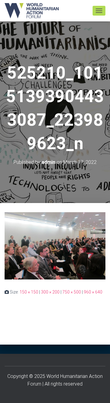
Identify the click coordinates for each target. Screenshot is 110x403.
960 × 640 (93, 292)
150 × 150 (29, 292)
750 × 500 (71, 292)
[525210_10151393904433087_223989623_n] (55, 245)
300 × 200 (50, 292)
